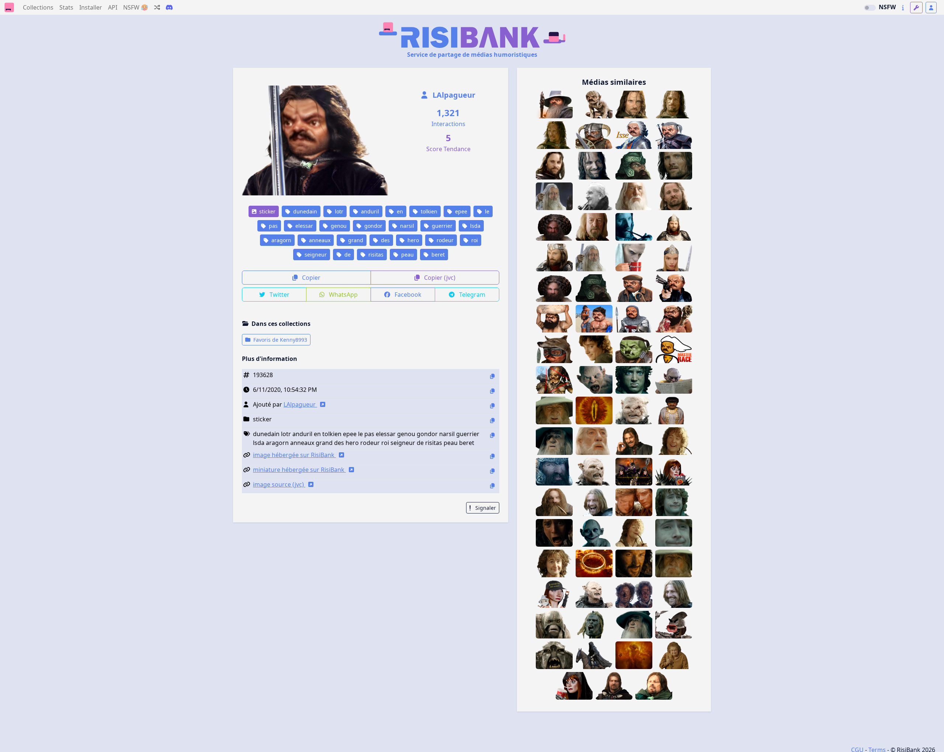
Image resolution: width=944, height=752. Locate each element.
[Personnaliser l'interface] (916, 7)
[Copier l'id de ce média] (492, 376)
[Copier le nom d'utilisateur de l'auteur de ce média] (492, 405)
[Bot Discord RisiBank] (169, 7)
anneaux (319, 240)
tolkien (428, 211)
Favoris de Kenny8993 (279, 339)
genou (338, 225)
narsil (406, 225)
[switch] (870, 8)
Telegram (471, 294)
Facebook (407, 294)
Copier (310, 278)
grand (355, 240)
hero (412, 240)
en (399, 211)
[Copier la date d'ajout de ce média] (492, 391)
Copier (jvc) (439, 278)
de (347, 254)
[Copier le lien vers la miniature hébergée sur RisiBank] (492, 471)
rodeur (444, 240)
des (384, 240)
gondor (372, 225)
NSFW (887, 7)
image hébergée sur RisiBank (294, 455)
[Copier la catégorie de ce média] (492, 420)
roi (474, 240)
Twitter (278, 294)
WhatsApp (342, 294)
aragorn (280, 240)
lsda (474, 225)
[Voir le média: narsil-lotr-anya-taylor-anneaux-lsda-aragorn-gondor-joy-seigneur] (673, 257)
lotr (338, 211)
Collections (38, 7)
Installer (90, 7)
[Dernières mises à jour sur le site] (903, 7)
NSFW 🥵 (135, 7)
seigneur (315, 254)
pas (272, 225)
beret (437, 254)
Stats (66, 7)
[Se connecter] (931, 7)
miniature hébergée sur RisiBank (299, 470)
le (486, 211)
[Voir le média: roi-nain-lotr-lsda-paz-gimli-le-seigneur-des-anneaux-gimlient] (554, 288)
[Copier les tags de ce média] (492, 435)
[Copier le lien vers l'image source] (492, 485)
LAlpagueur (453, 95)
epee (460, 211)
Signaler (485, 507)
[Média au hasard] (157, 7)
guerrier (441, 225)
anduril (369, 211)
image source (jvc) (279, 484)
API (112, 7)
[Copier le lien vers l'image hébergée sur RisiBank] (492, 456)
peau (407, 254)
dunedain (304, 211)
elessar (303, 225)
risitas (375, 254)
